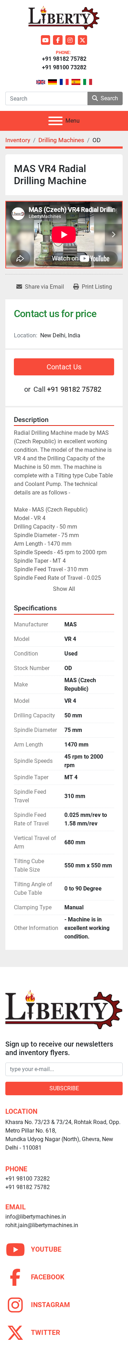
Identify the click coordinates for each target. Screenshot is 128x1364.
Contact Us (64, 367)
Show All (64, 588)
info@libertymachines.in (35, 1216)
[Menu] (55, 121)
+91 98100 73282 (64, 67)
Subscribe (64, 1088)
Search (109, 98)
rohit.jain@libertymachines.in (41, 1225)
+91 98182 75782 (64, 58)
